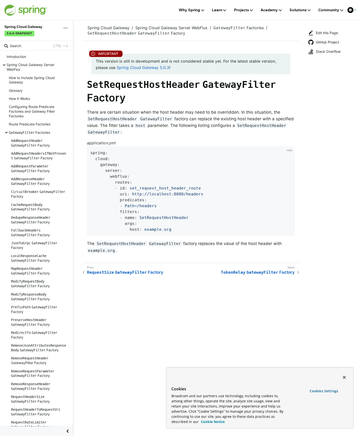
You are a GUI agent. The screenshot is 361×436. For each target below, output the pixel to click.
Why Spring (189, 10)
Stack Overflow (328, 51)
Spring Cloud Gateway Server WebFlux (30, 67)
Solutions (298, 10)
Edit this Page (327, 33)
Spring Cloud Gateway (108, 27)
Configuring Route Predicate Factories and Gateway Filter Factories (32, 111)
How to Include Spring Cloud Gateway (32, 79)
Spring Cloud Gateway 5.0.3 (143, 67)
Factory (30, 142)
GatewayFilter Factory (29, 360)
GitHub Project (327, 42)
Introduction (16, 56)
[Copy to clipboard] (289, 230)
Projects (241, 10)
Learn (217, 10)
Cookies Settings (324, 391)
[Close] (344, 377)
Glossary (16, 90)
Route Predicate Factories (29, 124)
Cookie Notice (212, 421)
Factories (29, 132)
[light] (352, 10)
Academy (269, 10)
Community (328, 10)
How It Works (19, 98)
